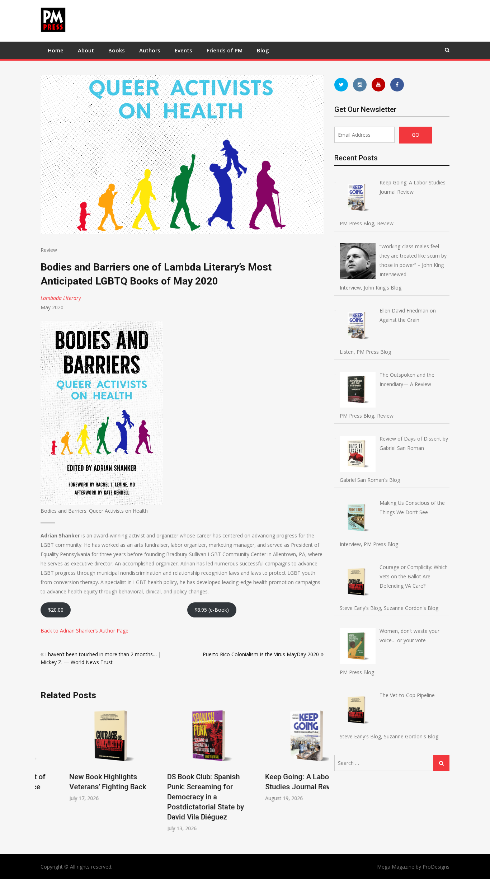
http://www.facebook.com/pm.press (397, 84)
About (86, 50)
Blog (263, 50)
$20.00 (55, 609)
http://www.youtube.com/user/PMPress (378, 84)
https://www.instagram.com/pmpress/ (360, 84)
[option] (84, 754)
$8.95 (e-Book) (211, 609)
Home (55, 50)
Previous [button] (45, 773)
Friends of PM (224, 50)
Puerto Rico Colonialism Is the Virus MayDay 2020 (261, 654)
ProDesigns (436, 866)
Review (49, 249)
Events (183, 50)
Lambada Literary (61, 298)
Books (116, 50)
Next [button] (319, 773)
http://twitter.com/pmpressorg (341, 84)
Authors (149, 50)
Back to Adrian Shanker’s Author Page (84, 630)
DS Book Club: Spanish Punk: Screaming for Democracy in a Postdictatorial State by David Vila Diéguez (176, 796)
